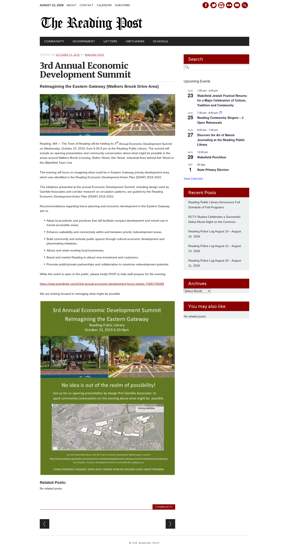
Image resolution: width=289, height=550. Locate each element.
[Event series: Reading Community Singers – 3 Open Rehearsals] (220, 112)
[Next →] (170, 524)
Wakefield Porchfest (211, 157)
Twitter (213, 5)
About (71, 5)
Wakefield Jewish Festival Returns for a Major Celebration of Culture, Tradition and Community (222, 100)
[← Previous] (44, 524)
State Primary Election (213, 169)
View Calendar (193, 178)
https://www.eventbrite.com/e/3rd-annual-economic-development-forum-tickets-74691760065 (102, 283)
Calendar (104, 5)
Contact (87, 5)
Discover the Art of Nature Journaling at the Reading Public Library (221, 140)
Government (84, 41)
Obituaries (135, 41)
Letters (110, 41)
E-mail (237, 5)
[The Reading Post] (91, 29)
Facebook (205, 5)
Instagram (221, 5)
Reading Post (94, 54)
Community (54, 41)
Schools (160, 41)
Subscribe (122, 5)
